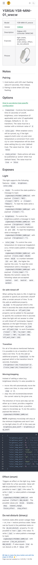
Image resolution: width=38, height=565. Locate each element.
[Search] (33, 3)
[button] (4, 3)
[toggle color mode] (29, 3)
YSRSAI (20, 27)
